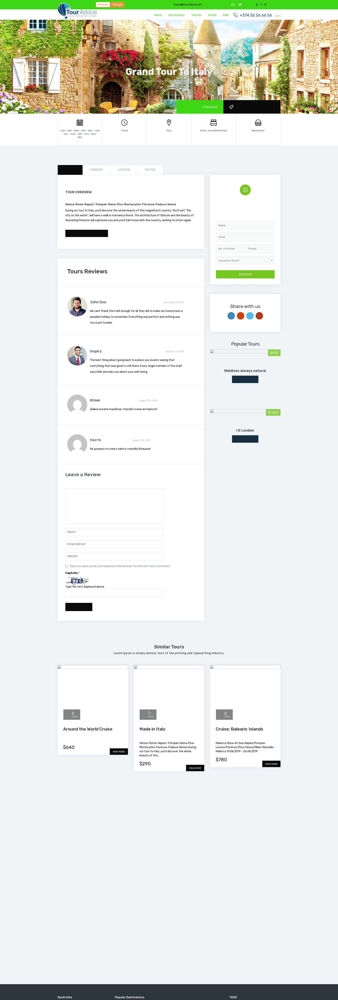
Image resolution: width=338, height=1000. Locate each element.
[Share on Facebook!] (231, 316)
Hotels (212, 15)
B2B (225, 15)
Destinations (176, 15)
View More (119, 751)
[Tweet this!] (250, 316)
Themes (196, 15)
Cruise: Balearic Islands (239, 729)
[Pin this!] (259, 316)
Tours (159, 81)
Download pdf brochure (88, 233)
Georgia (117, 4)
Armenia (103, 4)
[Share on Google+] (240, 316)
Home (158, 15)
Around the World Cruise (87, 729)
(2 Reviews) (209, 107)
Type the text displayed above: (85, 586)
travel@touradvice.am (187, 4)
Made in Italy (152, 729)
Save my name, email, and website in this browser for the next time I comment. (120, 566)
